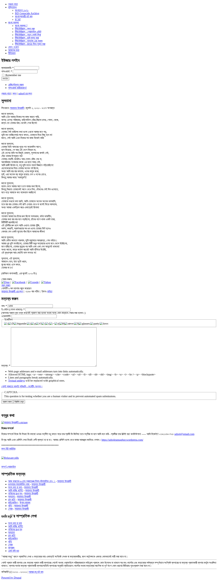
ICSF (18, 19)
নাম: (4, 305)
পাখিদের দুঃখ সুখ (15, 493)
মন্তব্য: (5, 365)
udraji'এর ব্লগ (25, 93)
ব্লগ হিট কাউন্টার (8, 448)
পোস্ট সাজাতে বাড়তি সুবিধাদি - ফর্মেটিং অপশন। (22, 386)
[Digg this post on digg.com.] (5, 282)
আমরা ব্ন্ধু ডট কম (36, 571)
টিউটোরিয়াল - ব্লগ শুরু (25, 28)
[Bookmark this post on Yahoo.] (46, 282)
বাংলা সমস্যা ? (21, 25)
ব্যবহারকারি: (7, 67)
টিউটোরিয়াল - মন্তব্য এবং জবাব (28, 40)
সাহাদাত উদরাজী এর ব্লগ (12, 291)
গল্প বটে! (11, 499)
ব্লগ (15, 93)
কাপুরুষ (11, 547)
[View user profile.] (14, 422)
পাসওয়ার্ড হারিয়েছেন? (17, 87)
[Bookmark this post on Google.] (33, 282)
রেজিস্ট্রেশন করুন (16, 84)
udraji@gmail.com (184, 434)
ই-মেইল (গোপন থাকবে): (13, 309)
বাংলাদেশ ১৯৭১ (21, 10)
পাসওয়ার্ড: (6, 71)
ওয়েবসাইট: (6, 316)
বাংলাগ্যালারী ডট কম (23, 16)
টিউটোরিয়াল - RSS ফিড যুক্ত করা (30, 44)
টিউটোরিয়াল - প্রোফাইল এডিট (28, 31)
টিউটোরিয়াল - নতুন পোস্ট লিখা (28, 34)
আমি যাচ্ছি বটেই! (15, 490)
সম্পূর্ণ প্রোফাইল (8, 466)
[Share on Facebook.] (18, 282)
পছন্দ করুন (5, 285)
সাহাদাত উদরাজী (17, 108)
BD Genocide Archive (27, 13)
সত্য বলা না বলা (15, 487)
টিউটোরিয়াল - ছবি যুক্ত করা (27, 37)
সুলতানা (11, 496)
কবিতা (49, 291)
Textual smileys (16, 380)
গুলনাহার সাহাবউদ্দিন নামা (19, 484)
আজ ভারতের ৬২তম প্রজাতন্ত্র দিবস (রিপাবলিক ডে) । (32, 481)
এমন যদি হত (13, 550)
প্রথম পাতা (6, 93)
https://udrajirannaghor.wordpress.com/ (122, 439)
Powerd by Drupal (11, 577)
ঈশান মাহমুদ (25, 502)
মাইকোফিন (13, 502)
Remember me (13, 75)
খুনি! (10, 505)
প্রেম (10, 508)
